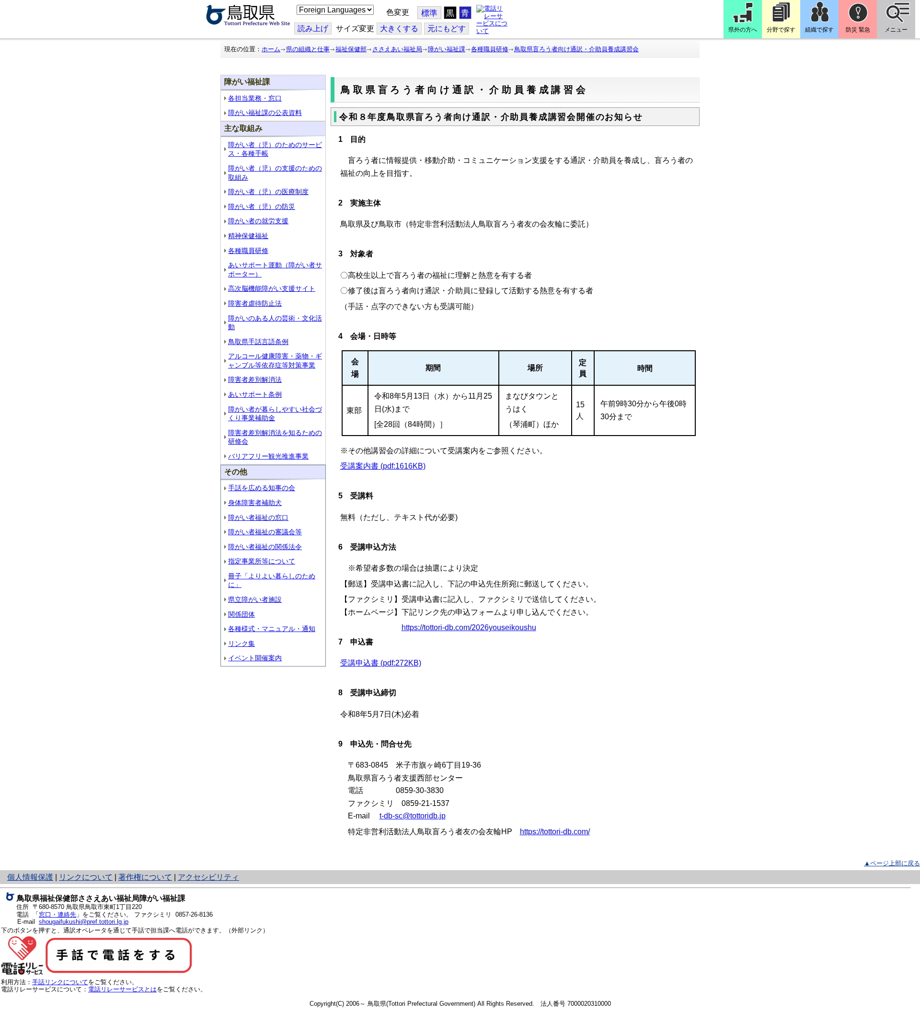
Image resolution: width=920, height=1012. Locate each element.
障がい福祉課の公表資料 (265, 112)
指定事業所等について (261, 561)
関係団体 (241, 614)
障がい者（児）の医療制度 (268, 192)
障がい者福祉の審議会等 (265, 532)
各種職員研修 (489, 49)
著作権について (145, 877)
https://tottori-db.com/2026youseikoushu (469, 627)
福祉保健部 (351, 49)
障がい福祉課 (446, 49)
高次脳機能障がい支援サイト (271, 288)
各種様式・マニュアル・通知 (271, 628)
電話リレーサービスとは (122, 989)
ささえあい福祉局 (397, 49)
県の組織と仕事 (308, 49)
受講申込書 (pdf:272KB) (380, 663)
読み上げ (313, 28)
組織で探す (819, 29)
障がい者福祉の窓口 (258, 517)
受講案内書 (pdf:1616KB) (383, 466)
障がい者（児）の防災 (261, 206)
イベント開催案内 (255, 658)
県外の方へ (742, 29)
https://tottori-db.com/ (555, 832)
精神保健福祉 (248, 236)
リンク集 (241, 643)
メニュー (896, 29)
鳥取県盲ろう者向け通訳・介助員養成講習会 (576, 49)
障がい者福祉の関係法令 (265, 547)
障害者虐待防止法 (255, 303)
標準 (429, 13)
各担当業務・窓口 (255, 98)
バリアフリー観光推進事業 (268, 456)
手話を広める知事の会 (261, 488)
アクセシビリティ (208, 877)
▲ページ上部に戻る (892, 863)
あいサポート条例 (255, 394)
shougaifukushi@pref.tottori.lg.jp (83, 921)
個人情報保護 (30, 877)
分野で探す (781, 29)
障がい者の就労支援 (258, 221)
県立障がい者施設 (255, 599)
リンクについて (86, 877)
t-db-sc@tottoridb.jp (413, 816)
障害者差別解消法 (255, 379)
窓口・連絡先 (57, 914)
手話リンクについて (60, 982)
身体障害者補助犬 (255, 502)
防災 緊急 (858, 29)
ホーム (271, 49)
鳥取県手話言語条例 (258, 341)
